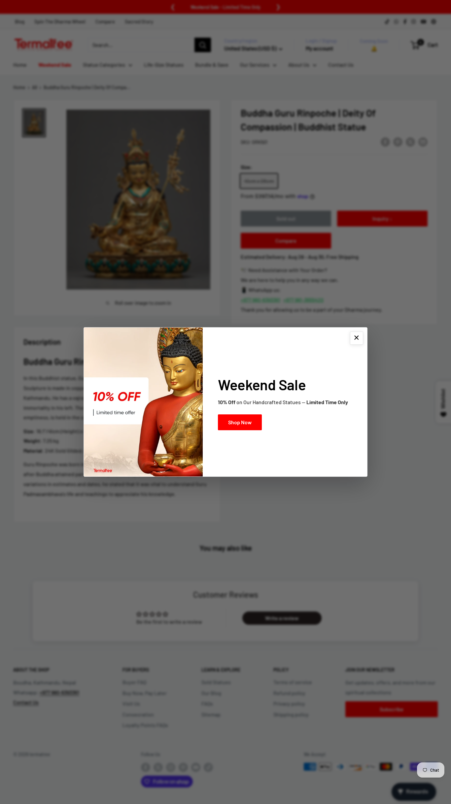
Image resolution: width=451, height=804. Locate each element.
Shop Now (240, 422)
